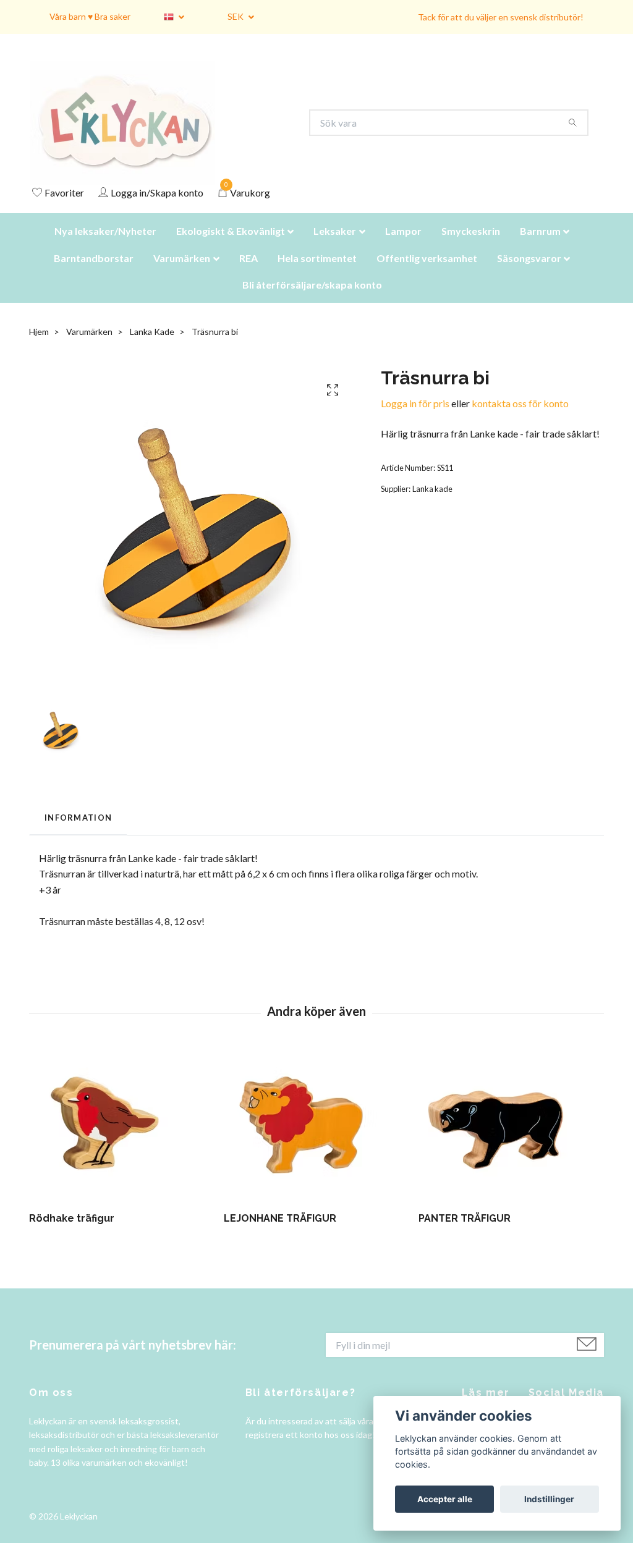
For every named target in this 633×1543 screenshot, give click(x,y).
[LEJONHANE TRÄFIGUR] (316, 1140)
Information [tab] (78, 833)
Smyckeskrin (470, 246)
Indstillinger (549, 1499)
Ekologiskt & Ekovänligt (230, 246)
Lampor (403, 246)
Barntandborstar (94, 273)
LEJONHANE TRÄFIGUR (280, 1234)
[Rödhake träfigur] (122, 1140)
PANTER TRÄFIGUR (464, 1234)
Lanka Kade (152, 347)
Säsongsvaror (529, 273)
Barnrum (540, 246)
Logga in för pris (415, 419)
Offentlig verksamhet (426, 273)
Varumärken (181, 273)
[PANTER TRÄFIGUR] (511, 1140)
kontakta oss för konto (520, 419)
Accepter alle (444, 1499)
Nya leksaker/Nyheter (105, 246)
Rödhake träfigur (71, 1234)
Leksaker (334, 246)
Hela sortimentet (317, 273)
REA (248, 273)
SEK (236, 16)
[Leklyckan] (134, 130)
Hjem (39, 347)
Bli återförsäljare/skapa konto (312, 300)
